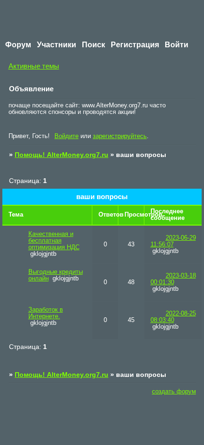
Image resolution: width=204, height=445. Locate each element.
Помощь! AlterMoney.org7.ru (61, 154)
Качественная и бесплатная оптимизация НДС (54, 241)
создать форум (174, 391)
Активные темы (34, 66)
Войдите (66, 136)
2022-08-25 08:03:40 (173, 316)
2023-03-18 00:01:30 (173, 279)
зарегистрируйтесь (120, 136)
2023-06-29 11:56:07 (173, 241)
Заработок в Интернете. (45, 313)
